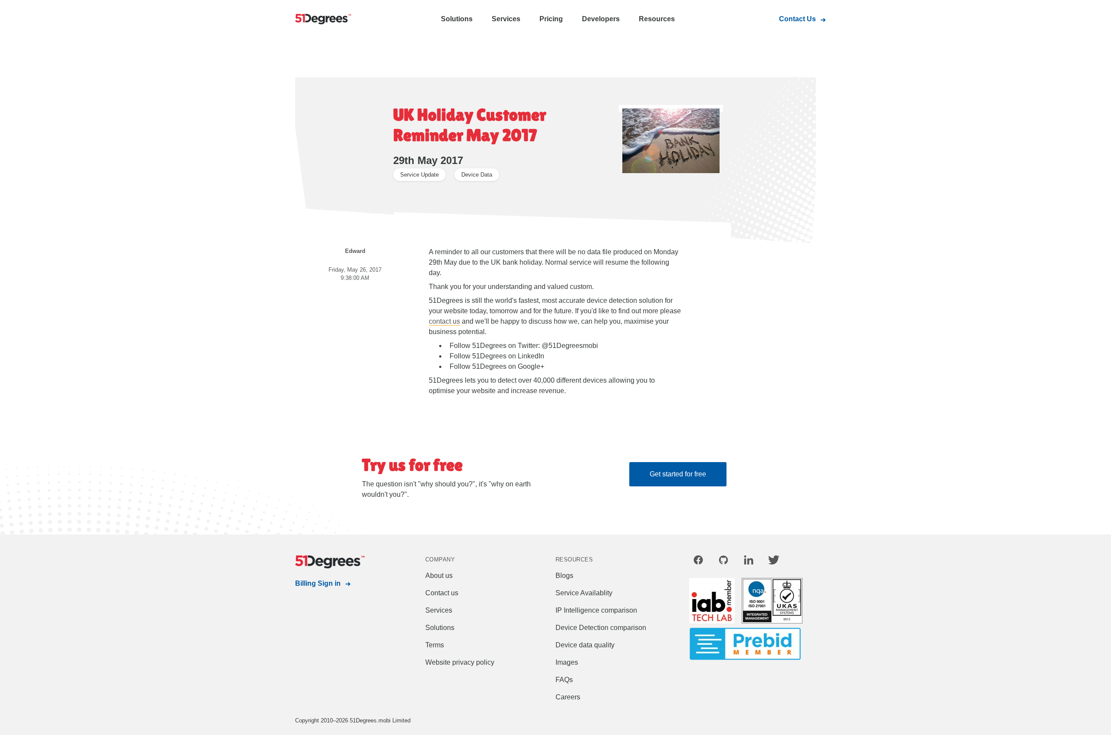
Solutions (457, 19)
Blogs (564, 575)
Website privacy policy (459, 662)
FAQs (564, 679)
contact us (444, 321)
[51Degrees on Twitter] (773, 561)
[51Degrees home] (330, 561)
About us (439, 575)
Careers (568, 697)
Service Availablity (584, 593)
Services (506, 19)
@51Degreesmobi (570, 345)
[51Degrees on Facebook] (698, 561)
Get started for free (678, 474)
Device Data (476, 174)
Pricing (551, 19)
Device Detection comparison (601, 627)
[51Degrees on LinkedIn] (748, 561)
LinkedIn (531, 356)
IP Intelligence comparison (596, 610)
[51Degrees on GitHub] (723, 561)
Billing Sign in (318, 583)
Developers (601, 19)
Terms (434, 645)
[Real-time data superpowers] (330, 19)
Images (567, 662)
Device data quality (585, 645)
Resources (657, 19)
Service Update (419, 174)
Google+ (531, 366)
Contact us (441, 593)
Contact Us (797, 19)
